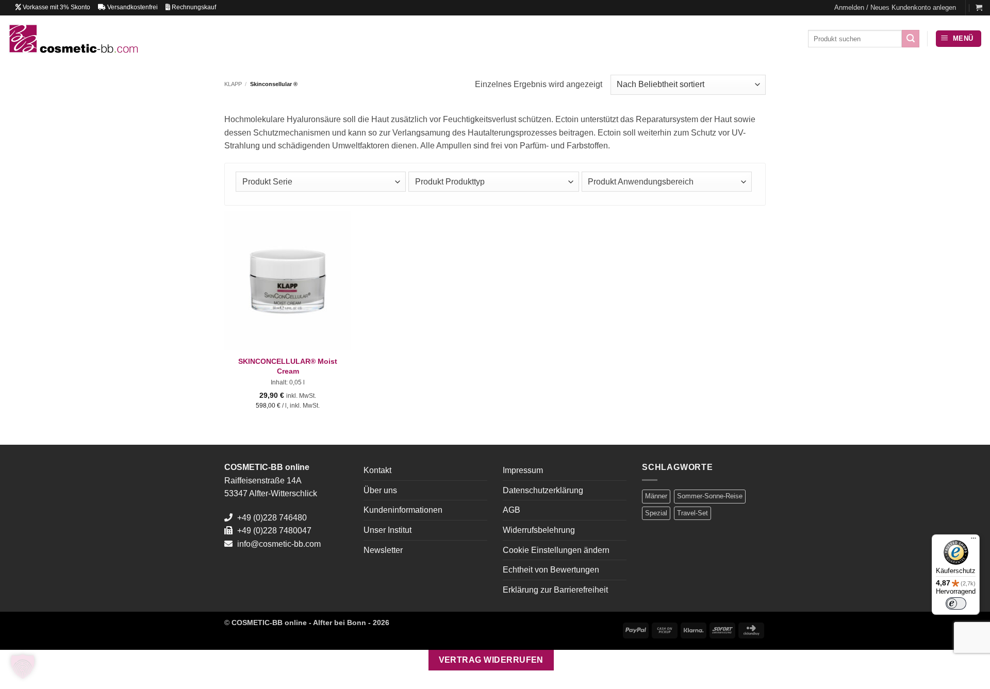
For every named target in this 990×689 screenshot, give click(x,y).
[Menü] (973, 540)
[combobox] (321, 182)
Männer (656, 496)
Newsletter (383, 550)
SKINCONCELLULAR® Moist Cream (287, 366)
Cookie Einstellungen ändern (556, 550)
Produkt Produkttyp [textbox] (450, 181)
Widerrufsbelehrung (539, 530)
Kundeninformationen (403, 510)
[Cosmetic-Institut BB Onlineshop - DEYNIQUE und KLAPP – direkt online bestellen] (73, 38)
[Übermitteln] (910, 38)
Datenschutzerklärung (543, 490)
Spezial (656, 513)
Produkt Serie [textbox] (267, 181)
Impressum (523, 470)
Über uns (380, 490)
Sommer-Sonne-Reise (709, 496)
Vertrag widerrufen (491, 660)
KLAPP (233, 84)
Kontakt (377, 470)
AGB (511, 510)
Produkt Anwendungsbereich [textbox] (641, 181)
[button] (895, 7)
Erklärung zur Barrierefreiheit (555, 589)
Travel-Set (692, 513)
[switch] (956, 603)
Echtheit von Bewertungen (551, 569)
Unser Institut (387, 530)
